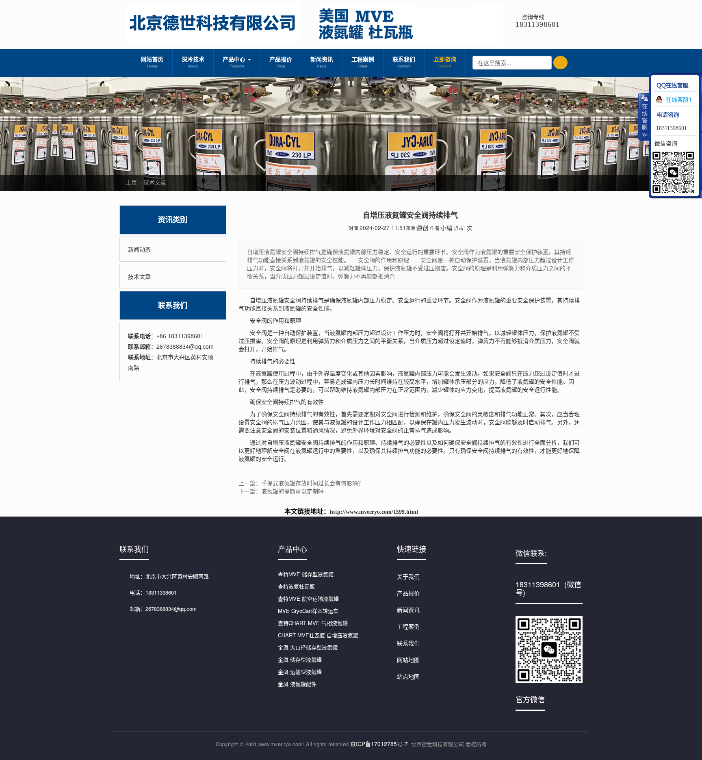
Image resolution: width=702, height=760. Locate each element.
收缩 (644, 117)
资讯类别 (172, 220)
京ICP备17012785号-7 (379, 744)
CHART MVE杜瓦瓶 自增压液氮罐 (318, 635)
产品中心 (235, 62)
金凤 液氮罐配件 (297, 684)
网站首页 (152, 62)
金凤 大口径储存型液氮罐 (308, 647)
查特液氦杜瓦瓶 (296, 586)
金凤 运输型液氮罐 (300, 671)
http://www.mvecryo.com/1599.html (374, 512)
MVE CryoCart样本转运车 (308, 611)
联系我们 (403, 62)
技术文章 (154, 182)
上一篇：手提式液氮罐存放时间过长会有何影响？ (301, 483)
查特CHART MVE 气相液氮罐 (313, 623)
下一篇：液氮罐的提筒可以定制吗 (281, 491)
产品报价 (280, 62)
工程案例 (362, 62)
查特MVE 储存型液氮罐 (306, 574)
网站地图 (408, 660)
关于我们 (408, 576)
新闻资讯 (321, 62)
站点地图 (408, 676)
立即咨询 (444, 62)
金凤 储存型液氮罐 (300, 659)
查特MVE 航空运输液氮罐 (308, 598)
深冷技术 (193, 62)
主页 (131, 182)
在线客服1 (679, 99)
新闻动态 (139, 249)
